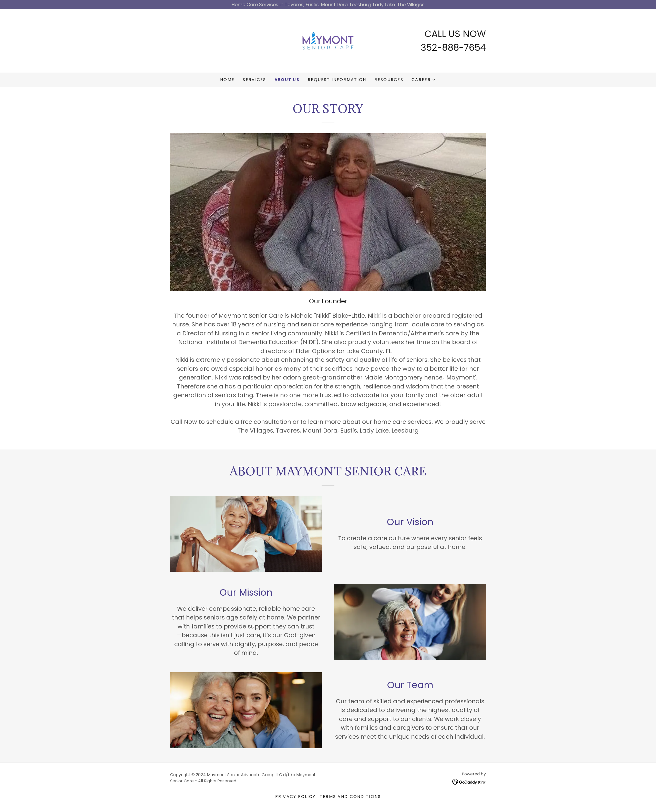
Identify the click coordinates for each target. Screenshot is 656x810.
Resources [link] (388, 80)
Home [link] (227, 80)
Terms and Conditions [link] (350, 796)
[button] (424, 80)
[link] (328, 40)
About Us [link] (287, 80)
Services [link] (254, 80)
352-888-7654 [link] (453, 47)
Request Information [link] (337, 80)
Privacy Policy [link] (295, 796)
